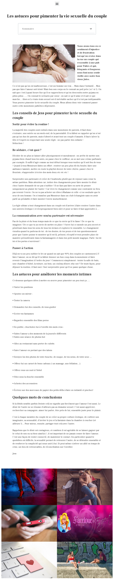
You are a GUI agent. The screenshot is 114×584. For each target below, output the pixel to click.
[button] (57, 3)
